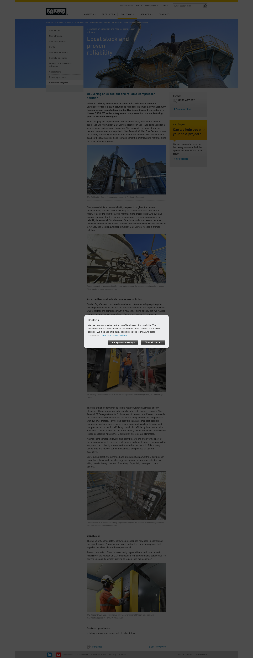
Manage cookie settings (123, 342)
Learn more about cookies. (114, 335)
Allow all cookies (153, 342)
